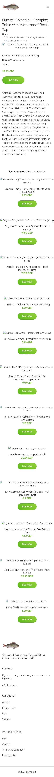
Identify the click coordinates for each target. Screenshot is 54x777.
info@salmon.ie (10, 685)
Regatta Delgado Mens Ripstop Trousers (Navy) (27, 228)
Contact (6, 744)
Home (5, 34)
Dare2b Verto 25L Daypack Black (27, 454)
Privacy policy (9, 755)
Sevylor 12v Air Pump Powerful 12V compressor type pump (27, 378)
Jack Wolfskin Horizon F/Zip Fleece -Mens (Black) (27, 571)
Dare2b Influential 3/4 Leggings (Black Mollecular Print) (27, 268)
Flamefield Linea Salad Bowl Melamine (27, 607)
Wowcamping (31, 55)
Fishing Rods (9, 707)
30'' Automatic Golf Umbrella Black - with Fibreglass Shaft (27, 493)
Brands (19, 55)
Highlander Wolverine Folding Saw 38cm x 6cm (27, 531)
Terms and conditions (13, 749)
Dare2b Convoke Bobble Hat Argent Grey (27, 304)
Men (4, 713)
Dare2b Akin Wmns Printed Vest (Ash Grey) (27, 338)
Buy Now (13, 80)
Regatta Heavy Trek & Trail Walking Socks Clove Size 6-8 (27, 190)
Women (6, 719)
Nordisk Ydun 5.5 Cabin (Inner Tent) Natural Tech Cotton (27, 418)
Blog (4, 738)
